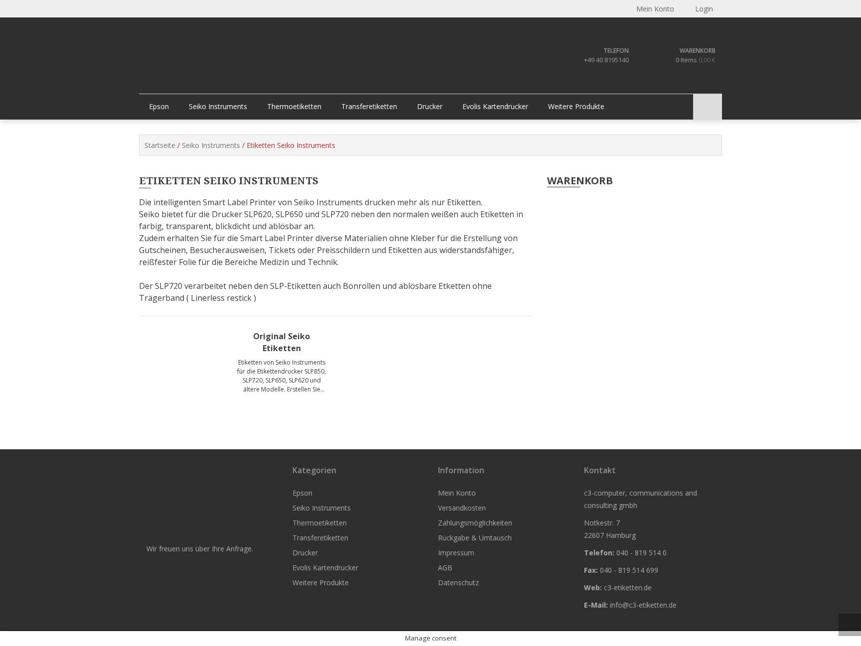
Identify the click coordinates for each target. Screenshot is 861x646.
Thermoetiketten (294, 106)
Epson (159, 106)
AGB (445, 567)
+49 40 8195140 (606, 59)
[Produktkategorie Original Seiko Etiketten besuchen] (191, 367)
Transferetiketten (369, 106)
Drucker (429, 106)
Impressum (456, 552)
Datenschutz (458, 582)
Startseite (159, 145)
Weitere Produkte (576, 106)
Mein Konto (457, 493)
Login (703, 8)
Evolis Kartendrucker (495, 106)
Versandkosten (462, 508)
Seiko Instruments (218, 106)
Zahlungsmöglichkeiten (475, 522)
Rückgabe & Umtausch (475, 537)
